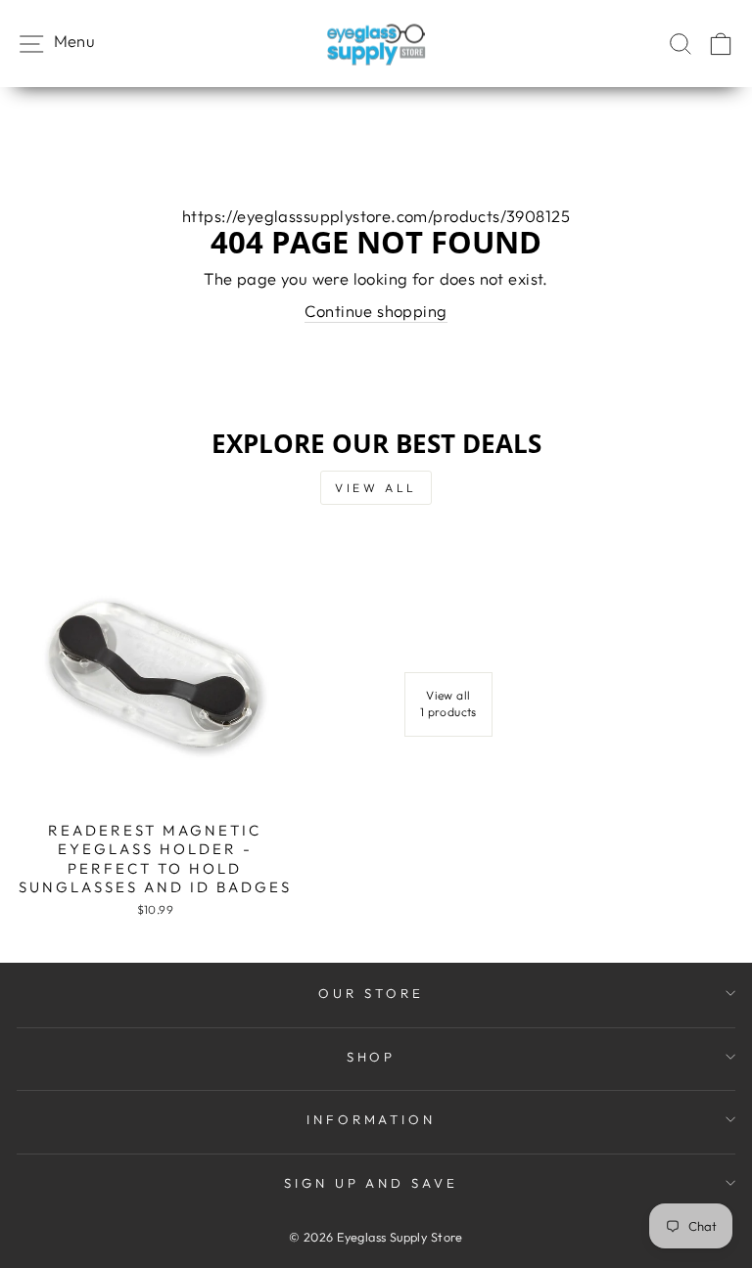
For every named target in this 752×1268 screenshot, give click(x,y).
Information (371, 1119)
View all (376, 487)
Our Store (371, 993)
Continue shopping (375, 310)
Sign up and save (371, 1183)
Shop (372, 1056)
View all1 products (448, 703)
